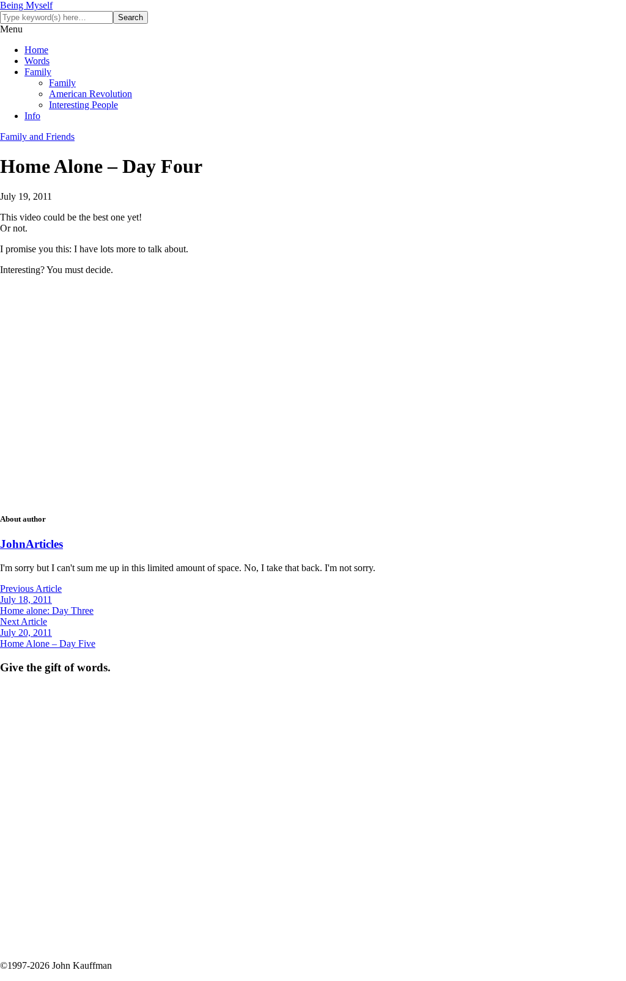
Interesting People (83, 105)
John (13, 544)
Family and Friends (37, 136)
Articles (44, 544)
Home (36, 50)
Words (37, 61)
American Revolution (90, 94)
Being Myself (26, 5)
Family (37, 72)
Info (32, 116)
